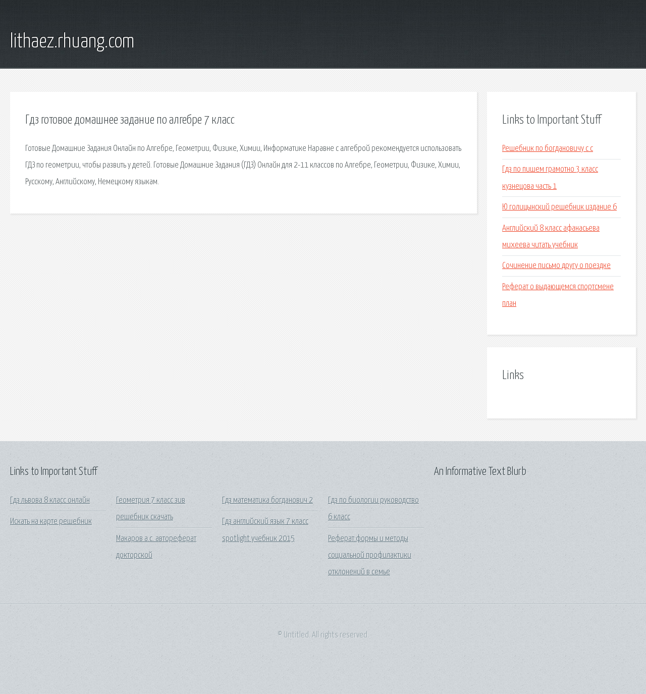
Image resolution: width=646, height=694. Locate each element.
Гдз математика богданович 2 (267, 500)
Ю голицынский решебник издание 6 (559, 207)
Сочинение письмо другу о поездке (556, 265)
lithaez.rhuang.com (72, 41)
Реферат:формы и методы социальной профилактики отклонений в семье (369, 556)
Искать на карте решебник (51, 521)
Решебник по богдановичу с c (547, 148)
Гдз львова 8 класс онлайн (50, 500)
